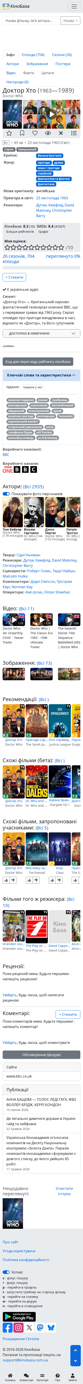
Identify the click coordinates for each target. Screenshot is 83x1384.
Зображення (37, 63)
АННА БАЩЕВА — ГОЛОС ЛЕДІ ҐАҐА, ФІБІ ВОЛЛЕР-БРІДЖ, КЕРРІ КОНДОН (41, 1104)
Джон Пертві (50, 531)
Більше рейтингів (20, 231)
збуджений (16, 411)
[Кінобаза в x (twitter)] (29, 1327)
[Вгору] (75, 1350)
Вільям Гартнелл (31, 531)
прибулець (59, 400)
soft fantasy (44, 432)
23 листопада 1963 (52, 198)
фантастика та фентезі (54, 179)
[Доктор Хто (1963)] (13, 1213)
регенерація (45, 416)
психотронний (38, 411)
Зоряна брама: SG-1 (60, 800)
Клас (59, 868)
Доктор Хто (13, 740)
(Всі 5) (42, 828)
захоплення (39, 405)
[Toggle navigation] (74, 6)
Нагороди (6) (17, 81)
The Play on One (37, 946)
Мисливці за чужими (37, 868)
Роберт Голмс (39, 570)
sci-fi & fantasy (47, 438)
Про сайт (10, 1242)
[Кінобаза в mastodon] (40, 1327)
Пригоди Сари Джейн (37, 740)
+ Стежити (14, 277)
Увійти (72, 1380)
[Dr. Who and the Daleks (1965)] (37, 782)
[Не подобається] (13, 880)
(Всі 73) (44, 663)
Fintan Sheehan (57, 592)
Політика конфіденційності (26, 1259)
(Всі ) (44, 699)
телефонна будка (20, 432)
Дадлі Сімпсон (43, 581)
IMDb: (42, 226)
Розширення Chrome (21, 1338)
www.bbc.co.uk (19, 1076)
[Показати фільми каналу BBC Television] (25, 469)
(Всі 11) (26, 608)
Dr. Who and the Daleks (37, 801)
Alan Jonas (33, 592)
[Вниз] (75, 1361)
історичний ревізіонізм (25, 427)
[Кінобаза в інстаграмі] (19, 1327)
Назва (69, 20)
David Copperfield (60, 946)
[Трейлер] (51, 113)
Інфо (10, 54)
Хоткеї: (17, 1272)
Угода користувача (19, 1250)
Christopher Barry (18, 565)
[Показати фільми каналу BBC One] (8, 469)
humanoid (66, 416)
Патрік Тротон (72, 531)
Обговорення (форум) (41, 1054)
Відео (11, 72)
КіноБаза (19, 6)
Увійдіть (10, 994)
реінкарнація (17, 405)
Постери (63, 63)
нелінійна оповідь (21, 438)
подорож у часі (32, 387)
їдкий (57, 411)
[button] (9, 133)
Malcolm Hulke (15, 576)
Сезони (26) (62, 54)
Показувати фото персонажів (37, 493)
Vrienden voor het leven (14, 944)
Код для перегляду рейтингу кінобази (38, 361)
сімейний (45, 173)
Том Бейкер (12, 529)
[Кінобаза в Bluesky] (51, 1327)
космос (43, 400)
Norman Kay (22, 586)
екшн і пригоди (49, 168)
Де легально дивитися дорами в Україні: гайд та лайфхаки (41, 1123)
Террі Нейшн (64, 570)
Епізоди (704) (33, 54)
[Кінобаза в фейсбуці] (8, 1327)
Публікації (17, 1090)
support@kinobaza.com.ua (25, 1360)
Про (57, 1380)
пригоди (44, 163)
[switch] (6, 494)
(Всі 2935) (33, 486)
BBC (6, 454)
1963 (45, 90)
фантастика (46, 184)
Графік (43, 231)
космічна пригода (20, 416)
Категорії (42, 1380)
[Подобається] (6, 880)
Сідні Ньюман (28, 554)
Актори (12, 63)
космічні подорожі (21, 400)
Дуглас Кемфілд (49, 205)
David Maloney (64, 560)
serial (49, 427)
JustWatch (8, 346)
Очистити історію (64, 1191)
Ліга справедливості (60, 740)
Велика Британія (50, 155)
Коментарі (26, 1380)
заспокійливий (62, 405)
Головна (10, 1380)
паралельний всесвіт (23, 421)
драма (58, 163)
